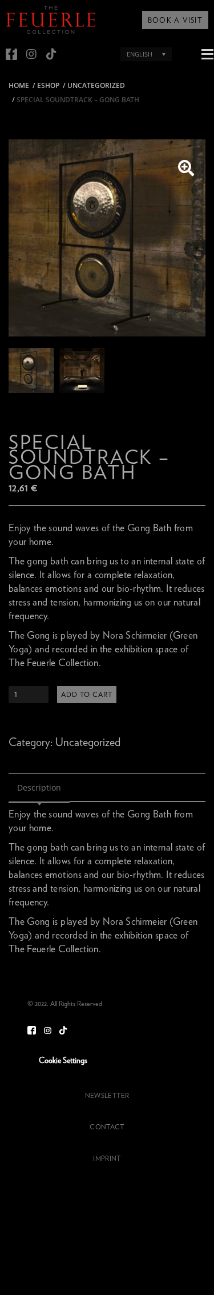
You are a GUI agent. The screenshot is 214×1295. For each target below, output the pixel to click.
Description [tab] (39, 787)
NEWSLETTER (107, 1095)
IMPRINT (106, 1158)
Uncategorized (96, 85)
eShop (48, 85)
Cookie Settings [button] (63, 1061)
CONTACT (107, 1127)
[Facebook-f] (11, 54)
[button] (186, 168)
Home (19, 85)
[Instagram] (31, 54)
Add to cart (86, 694)
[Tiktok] (51, 54)
